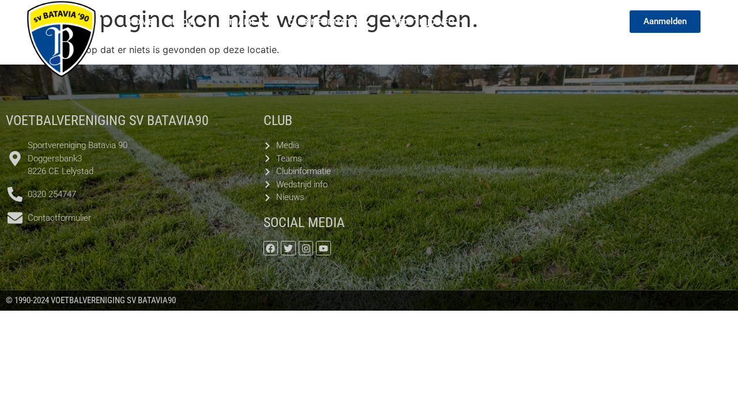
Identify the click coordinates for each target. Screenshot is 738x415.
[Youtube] (323, 248)
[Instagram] (306, 248)
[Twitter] (288, 248)
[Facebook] (270, 248)
